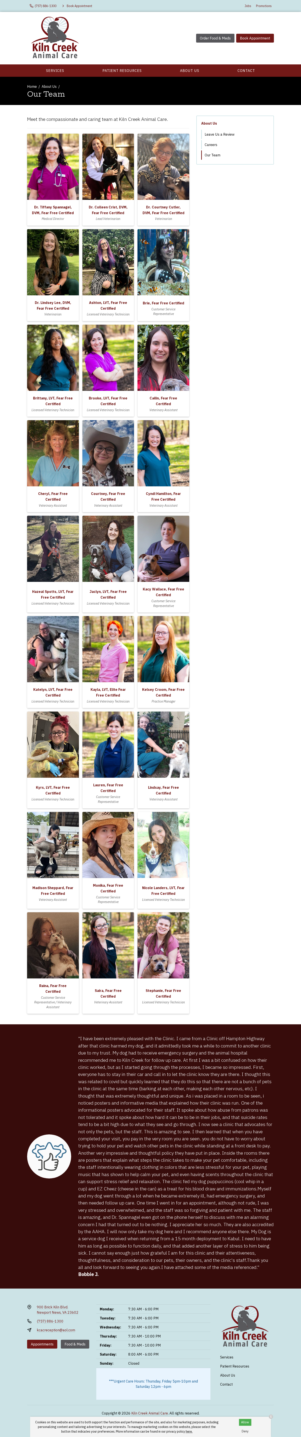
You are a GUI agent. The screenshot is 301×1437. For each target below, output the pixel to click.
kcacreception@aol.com (56, 1330)
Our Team (212, 155)
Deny (245, 1431)
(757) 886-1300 (50, 1321)
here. (189, 1431)
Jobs (248, 6)
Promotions (264, 6)
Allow (245, 1422)
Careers (211, 144)
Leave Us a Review (219, 134)
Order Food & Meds (215, 38)
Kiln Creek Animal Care (149, 1413)
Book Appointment (255, 38)
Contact (246, 70)
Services (55, 70)
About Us (189, 70)
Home (32, 86)
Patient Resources (122, 70)
